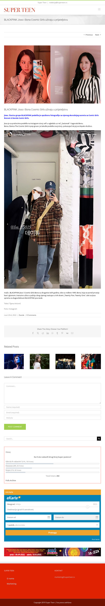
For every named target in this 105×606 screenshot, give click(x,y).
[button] (6, 361)
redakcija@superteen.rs (58, 2)
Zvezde (21, 315)
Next (97, 34)
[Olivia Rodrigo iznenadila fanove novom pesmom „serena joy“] (39, 361)
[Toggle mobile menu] (99, 9)
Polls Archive (11, 480)
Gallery (42, 355)
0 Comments (31, 315)
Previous (89, 34)
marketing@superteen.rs (65, 577)
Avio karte (96, 539)
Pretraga (52, 532)
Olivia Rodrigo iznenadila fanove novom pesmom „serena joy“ (36, 355)
